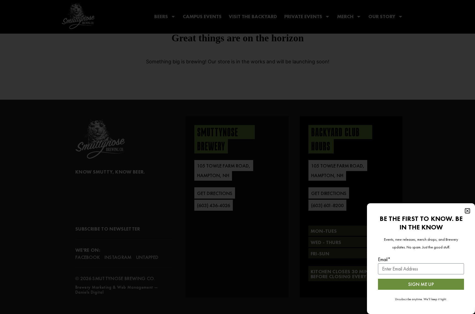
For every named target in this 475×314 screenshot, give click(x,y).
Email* (384, 259)
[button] (467, 211)
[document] (237, 157)
